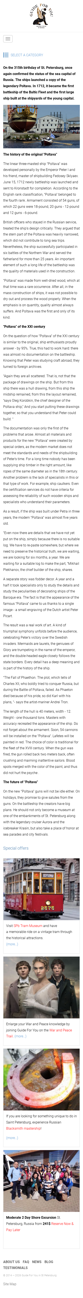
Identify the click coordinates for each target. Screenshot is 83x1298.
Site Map (9, 1284)
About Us (11, 1262)
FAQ (26, 1262)
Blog (48, 1262)
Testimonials (15, 1268)
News (37, 1262)
